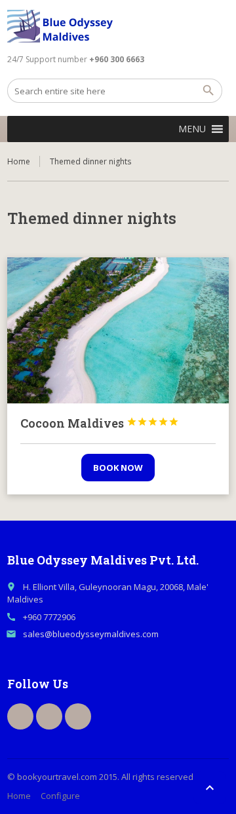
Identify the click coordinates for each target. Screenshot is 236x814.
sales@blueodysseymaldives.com (91, 634)
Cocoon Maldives (99, 423)
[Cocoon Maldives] (118, 330)
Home (18, 161)
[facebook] (20, 716)
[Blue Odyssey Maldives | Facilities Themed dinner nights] (64, 26)
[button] (192, 129)
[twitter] (49, 716)
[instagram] (78, 716)
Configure (60, 796)
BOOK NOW (118, 467)
